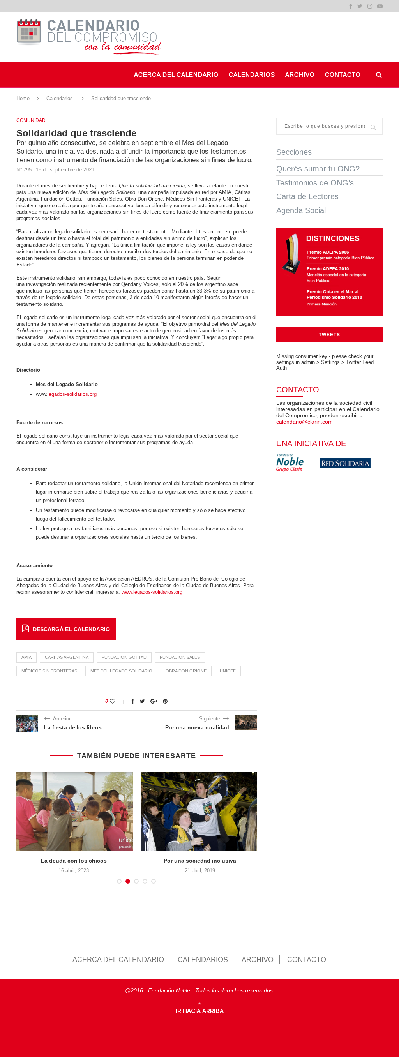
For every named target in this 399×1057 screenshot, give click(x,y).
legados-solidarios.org (72, 394)
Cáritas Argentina (66, 657)
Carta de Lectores (307, 196)
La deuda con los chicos (74, 861)
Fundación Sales (180, 657)
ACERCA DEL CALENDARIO (176, 75)
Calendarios (59, 98)
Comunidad (31, 120)
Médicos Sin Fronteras (49, 671)
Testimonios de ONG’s (315, 182)
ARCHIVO (300, 75)
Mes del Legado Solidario (121, 671)
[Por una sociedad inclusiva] (200, 811)
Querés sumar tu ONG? (318, 168)
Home (23, 98)
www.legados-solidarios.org (152, 592)
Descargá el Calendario (71, 629)
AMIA (26, 657)
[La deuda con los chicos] (73, 811)
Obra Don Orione (186, 671)
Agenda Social (301, 210)
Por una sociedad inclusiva (200, 861)
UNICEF (228, 671)
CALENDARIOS (252, 75)
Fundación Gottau (124, 657)
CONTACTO (343, 75)
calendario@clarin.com (304, 421)
